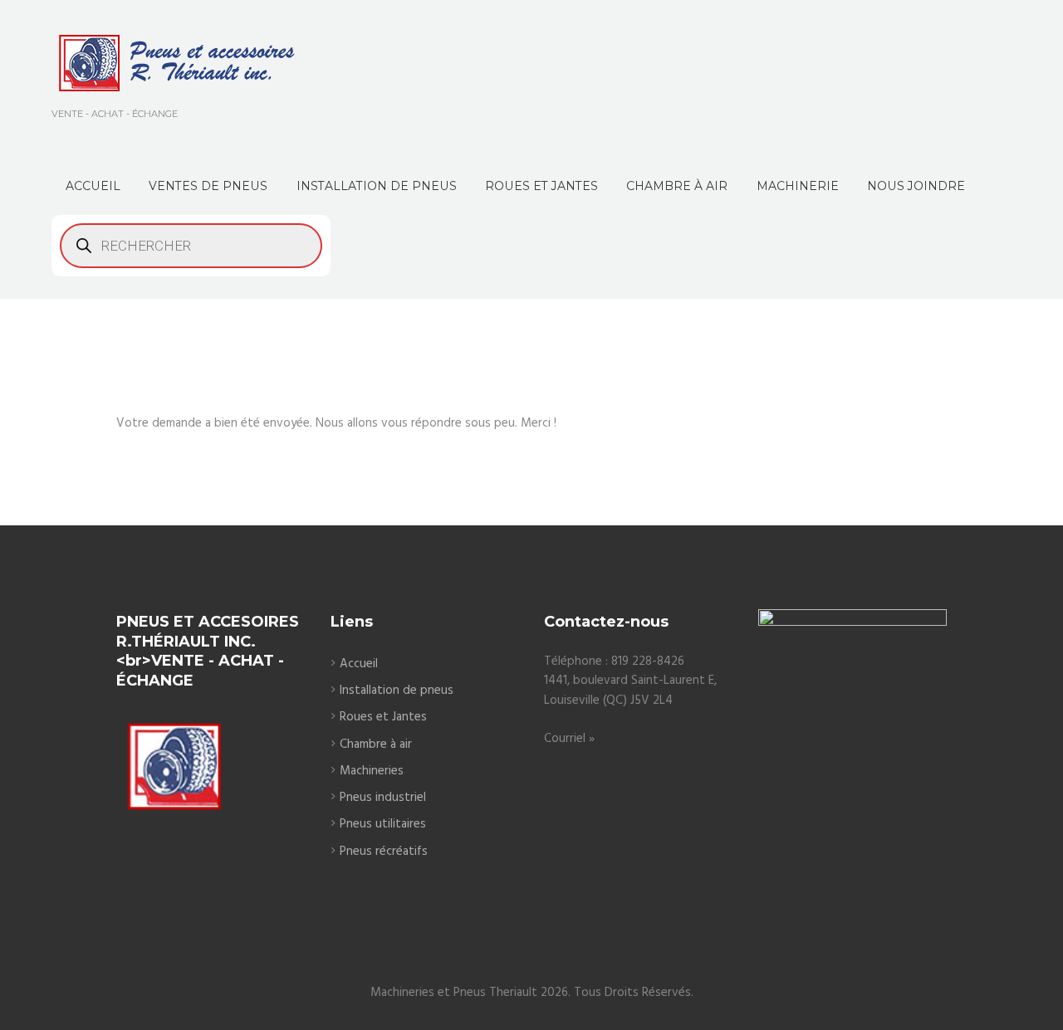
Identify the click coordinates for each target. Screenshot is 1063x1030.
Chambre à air (376, 744)
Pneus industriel (383, 798)
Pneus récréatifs (384, 852)
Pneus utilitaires (383, 824)
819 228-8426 (647, 661)
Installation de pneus (396, 690)
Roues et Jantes (383, 717)
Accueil (359, 664)
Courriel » (569, 739)
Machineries (372, 771)
